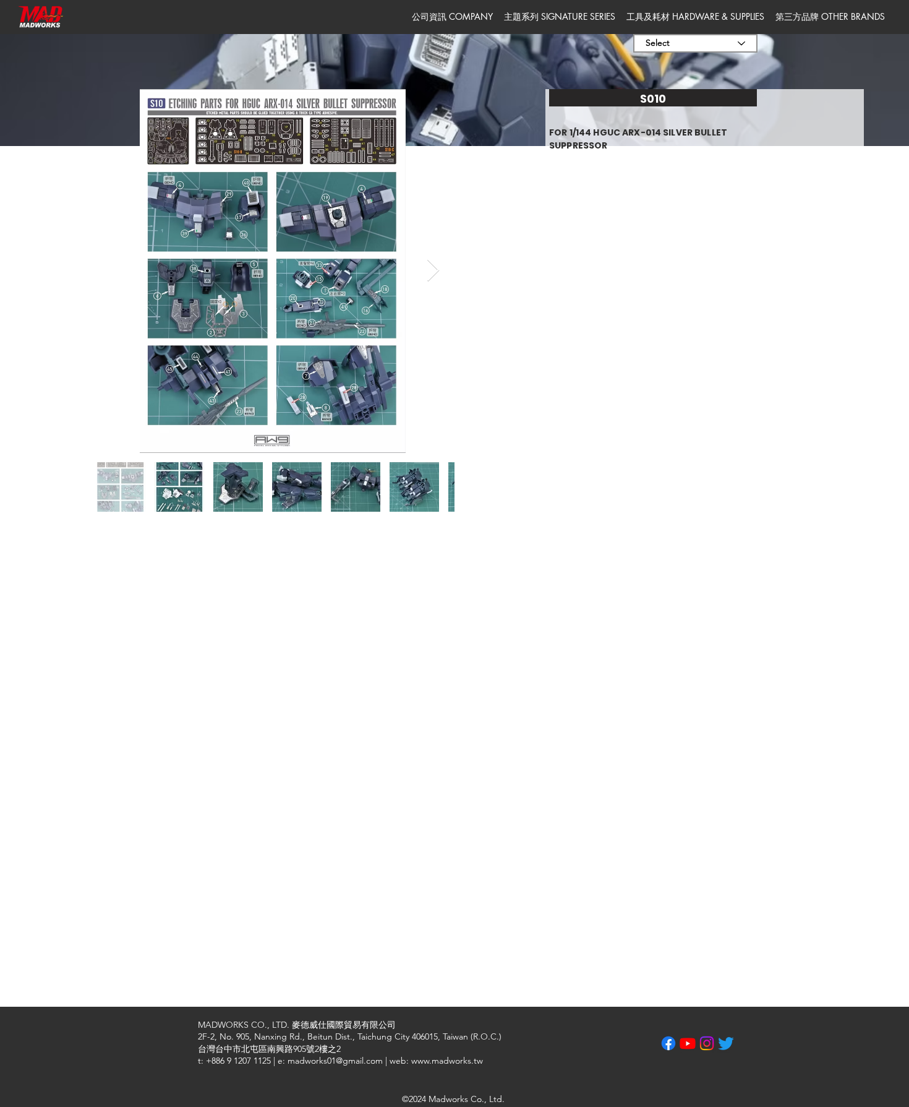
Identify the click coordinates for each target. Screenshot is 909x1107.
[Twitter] (726, 1043)
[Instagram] (707, 1043)
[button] (452, 16)
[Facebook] (668, 1043)
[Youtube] (687, 1043)
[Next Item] (433, 271)
